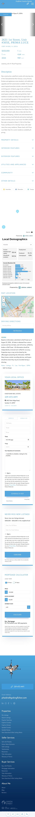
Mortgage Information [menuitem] (8, 768)
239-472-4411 (11, 396)
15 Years (17, 582)
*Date (6, 436)
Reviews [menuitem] (4, 792)
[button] (3, 24)
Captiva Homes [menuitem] (6, 725)
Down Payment (9, 596)
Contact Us (7, 405)
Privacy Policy (12, 485)
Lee (16, 365)
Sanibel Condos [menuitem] (6, 727)
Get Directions (17, 331)
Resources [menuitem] (5, 752)
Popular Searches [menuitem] (7, 720)
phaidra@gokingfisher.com (14, 697)
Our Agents (13, 405)
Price (6, 589)
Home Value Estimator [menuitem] (8, 744)
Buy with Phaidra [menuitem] (7, 766)
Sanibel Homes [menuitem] (6, 730)
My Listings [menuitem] (5, 715)
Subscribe (17, 555)
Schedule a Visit (23, 418)
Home (3, 365)
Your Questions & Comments (12, 450)
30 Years (9, 582)
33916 (28, 365)
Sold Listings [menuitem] (5, 747)
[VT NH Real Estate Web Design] (17, 803)
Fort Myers (22, 365)
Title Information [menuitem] (6, 754)
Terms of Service (9, 500)
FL (13, 365)
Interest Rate (9, 604)
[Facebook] (8, 703)
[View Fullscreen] (3, 304)
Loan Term (8, 579)
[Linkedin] (2, 703)
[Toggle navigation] (32, 4)
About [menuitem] (3, 787)
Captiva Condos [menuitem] (6, 722)
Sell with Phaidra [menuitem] (7, 742)
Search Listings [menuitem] (6, 718)
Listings (8, 365)
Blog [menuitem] (3, 790)
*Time (6, 443)
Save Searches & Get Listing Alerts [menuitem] (12, 732)
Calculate (17, 615)
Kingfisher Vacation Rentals (24, 1)
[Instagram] (6, 703)
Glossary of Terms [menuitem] (7, 757)
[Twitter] (11, 703)
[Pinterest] (14, 703)
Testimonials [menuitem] (5, 749)
